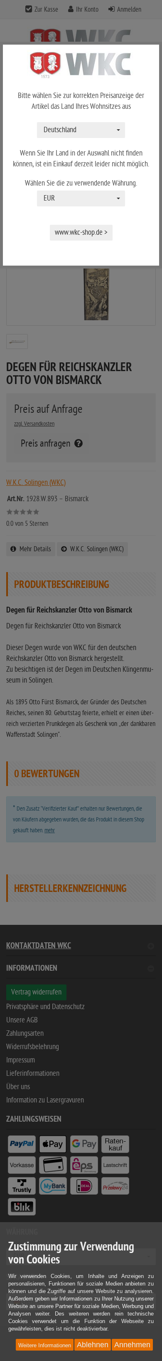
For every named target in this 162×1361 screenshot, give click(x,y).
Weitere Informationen (44, 1345)
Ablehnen (92, 1345)
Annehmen (132, 1345)
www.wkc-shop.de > (81, 232)
